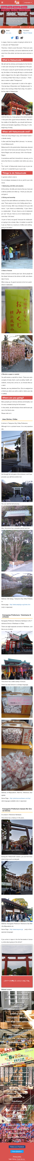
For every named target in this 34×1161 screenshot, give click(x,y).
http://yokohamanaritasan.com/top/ (20, 798)
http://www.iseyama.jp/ (16, 929)
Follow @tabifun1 (17, 1151)
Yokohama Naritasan (24, 10)
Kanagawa (4, 7)
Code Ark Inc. (21, 1159)
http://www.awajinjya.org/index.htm (20, 604)
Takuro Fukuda (27, 33)
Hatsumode (16, 7)
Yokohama (24, 7)
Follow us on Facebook (17, 1147)
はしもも (8, 33)
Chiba (10, 7)
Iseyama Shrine (5, 10)
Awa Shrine (14, 10)
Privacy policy (17, 1157)
